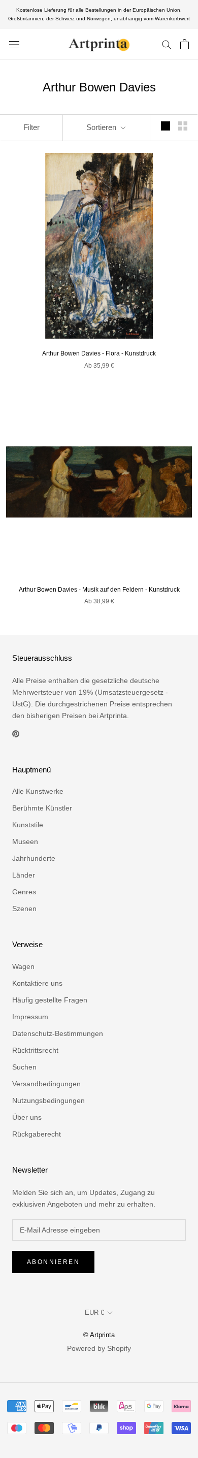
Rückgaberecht (36, 1134)
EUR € (94, 1312)
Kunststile (27, 825)
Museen (25, 841)
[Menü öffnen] (14, 44)
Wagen (23, 966)
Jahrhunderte (33, 858)
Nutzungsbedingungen (48, 1100)
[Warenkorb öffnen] (184, 44)
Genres (24, 892)
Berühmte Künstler (42, 808)
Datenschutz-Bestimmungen (57, 1033)
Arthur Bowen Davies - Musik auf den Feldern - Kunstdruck (99, 589)
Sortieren (102, 127)
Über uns (27, 1117)
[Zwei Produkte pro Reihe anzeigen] (182, 126)
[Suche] (166, 44)
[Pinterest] (15, 733)
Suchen (24, 1067)
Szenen (24, 908)
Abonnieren (53, 1262)
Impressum (30, 1017)
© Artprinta (99, 1335)
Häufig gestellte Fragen (49, 1000)
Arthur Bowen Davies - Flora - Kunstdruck (99, 353)
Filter (31, 127)
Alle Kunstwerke (37, 791)
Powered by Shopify (99, 1348)
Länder (23, 875)
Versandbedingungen (46, 1084)
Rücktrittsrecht (35, 1050)
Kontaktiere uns (37, 983)
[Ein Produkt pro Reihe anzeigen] (165, 126)
